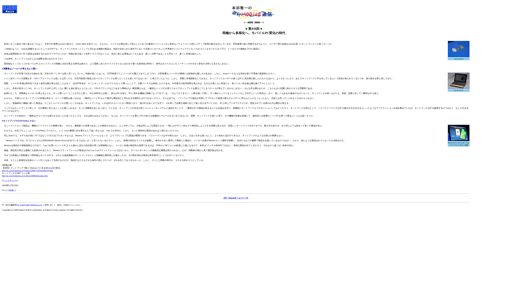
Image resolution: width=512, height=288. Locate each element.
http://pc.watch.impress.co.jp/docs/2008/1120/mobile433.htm (27, 170)
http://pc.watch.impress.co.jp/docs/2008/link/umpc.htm (25, 176)
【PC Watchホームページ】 (236, 198)
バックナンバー (10, 180)
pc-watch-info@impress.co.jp (29, 205)
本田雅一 (11, 190)
